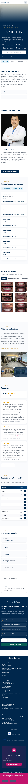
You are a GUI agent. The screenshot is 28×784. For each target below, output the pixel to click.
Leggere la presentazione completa (10, 348)
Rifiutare (5, 781)
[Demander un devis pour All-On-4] (25, 495)
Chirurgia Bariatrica (6, 667)
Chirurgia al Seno (6, 687)
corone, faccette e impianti (8, 691)
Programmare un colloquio (15, 644)
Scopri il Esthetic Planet (7, 718)
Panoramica (5, 61)
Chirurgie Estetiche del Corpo (8, 703)
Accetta (12, 781)
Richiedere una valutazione (15, 52)
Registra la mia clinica (13, 764)
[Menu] (25, 2)
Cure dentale (7, 188)
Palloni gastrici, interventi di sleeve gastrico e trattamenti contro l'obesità (12, 709)
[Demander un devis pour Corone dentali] (25, 499)
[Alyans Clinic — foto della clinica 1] (14, 359)
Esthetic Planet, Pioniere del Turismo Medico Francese (14, 716)
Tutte (4, 278)
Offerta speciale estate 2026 (8, 705)
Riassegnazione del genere (8, 683)
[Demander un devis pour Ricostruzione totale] (25, 518)
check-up (4, 694)
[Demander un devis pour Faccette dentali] (25, 505)
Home (3, 25)
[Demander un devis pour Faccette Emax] (25, 508)
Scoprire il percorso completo (9, 165)
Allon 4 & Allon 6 (18, 188)
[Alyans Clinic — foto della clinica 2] (7, 372)
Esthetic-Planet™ (9, 772)
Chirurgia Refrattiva (6, 669)
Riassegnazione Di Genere (8, 671)
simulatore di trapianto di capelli (9, 723)
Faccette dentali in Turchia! (8, 704)
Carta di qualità (5, 722)
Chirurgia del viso (6, 680)
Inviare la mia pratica (15, 640)
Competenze (20, 61)
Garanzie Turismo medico (7, 719)
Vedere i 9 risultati (7, 316)
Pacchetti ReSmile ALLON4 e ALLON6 (10, 711)
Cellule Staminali (5, 672)
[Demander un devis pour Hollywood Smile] (25, 511)
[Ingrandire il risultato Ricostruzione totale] (7, 287)
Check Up (4, 673)
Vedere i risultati (20, 201)
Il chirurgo (12, 61)
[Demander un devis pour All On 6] (25, 491)
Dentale (3, 664)
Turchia (6, 25)
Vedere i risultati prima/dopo (10, 56)
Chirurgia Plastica (6, 663)
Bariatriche (4, 685)
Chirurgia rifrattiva (6, 690)
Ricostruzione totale (13, 278)
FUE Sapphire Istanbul (7, 707)
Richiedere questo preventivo (8, 201)
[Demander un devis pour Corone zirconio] (25, 502)
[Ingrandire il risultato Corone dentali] (21, 307)
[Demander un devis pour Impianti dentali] (25, 515)
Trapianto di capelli (6, 682)
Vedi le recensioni (7, 465)
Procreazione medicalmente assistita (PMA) (11, 693)
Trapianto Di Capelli (6, 665)
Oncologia (4, 675)
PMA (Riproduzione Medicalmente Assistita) (11, 668)
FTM (3, 695)
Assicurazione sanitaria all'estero (9, 721)
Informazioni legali (18, 772)
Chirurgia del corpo (6, 686)
